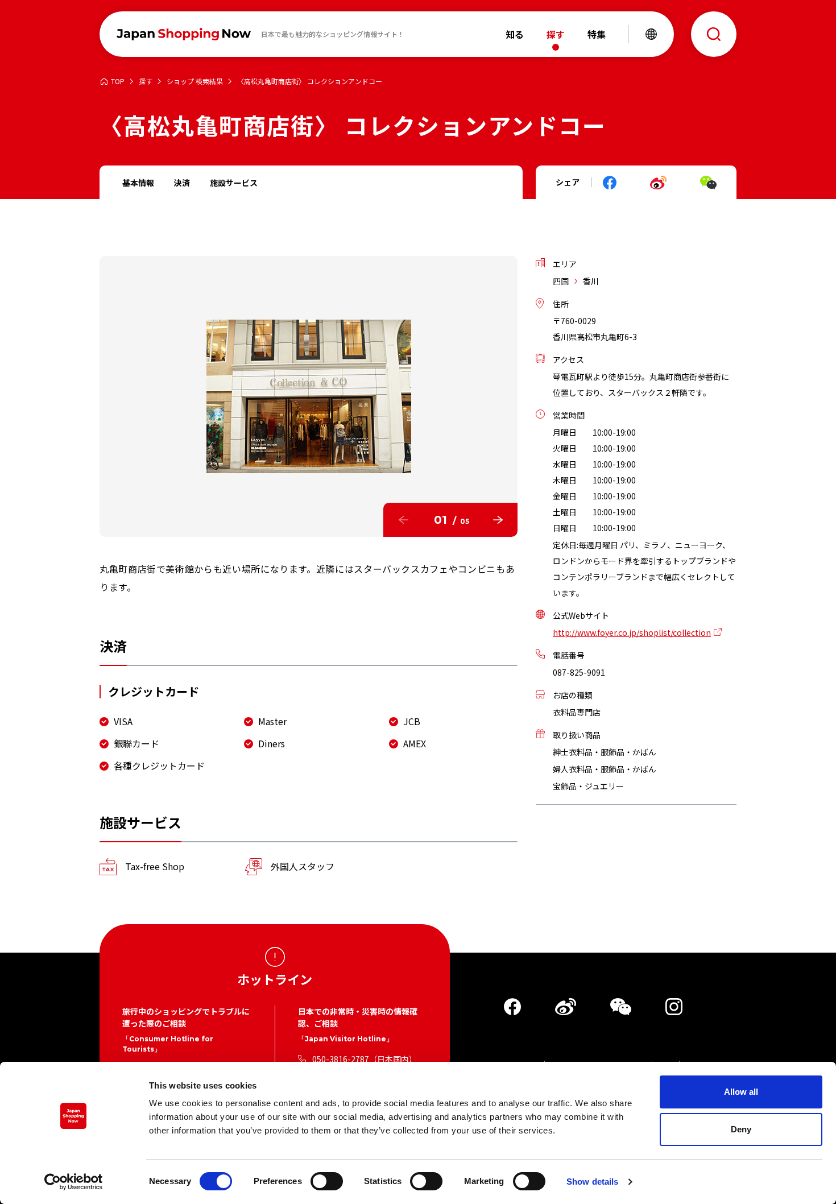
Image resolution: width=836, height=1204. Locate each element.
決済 (182, 182)
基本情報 (138, 182)
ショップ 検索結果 (195, 81)
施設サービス (234, 182)
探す (145, 81)
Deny (741, 1129)
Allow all (741, 1092)
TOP (118, 81)
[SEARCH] (713, 34)
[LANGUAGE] (651, 34)
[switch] (327, 1181)
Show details (592, 1181)
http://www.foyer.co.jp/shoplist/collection (632, 632)
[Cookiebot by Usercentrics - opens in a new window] (73, 1181)
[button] (403, 520)
